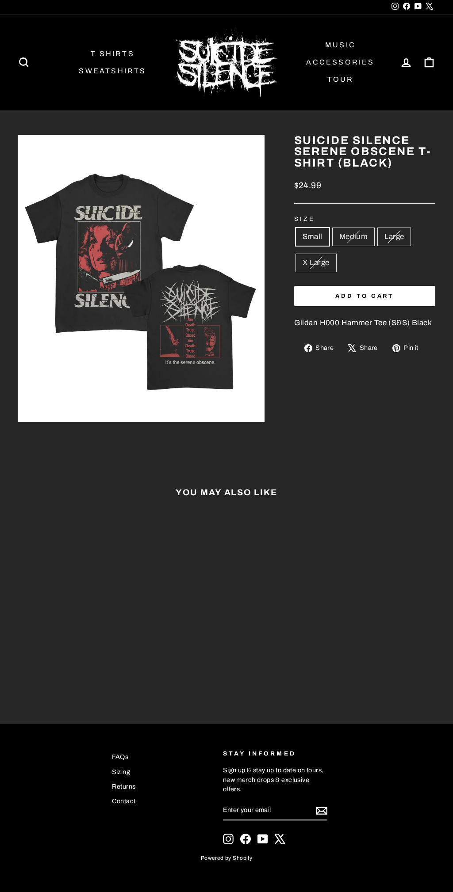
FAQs (120, 756)
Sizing (121, 771)
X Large (316, 262)
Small (312, 236)
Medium (353, 236)
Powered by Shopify (227, 858)
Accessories (340, 62)
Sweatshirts (112, 71)
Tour (340, 79)
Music (340, 45)
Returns (124, 786)
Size (304, 219)
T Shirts (112, 53)
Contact (124, 801)
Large (394, 236)
